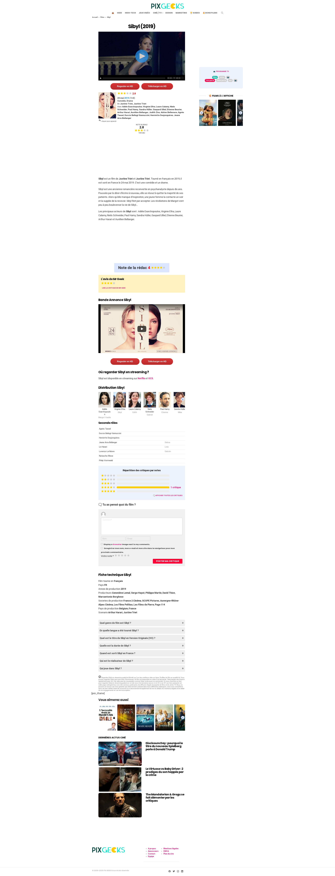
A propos (152, 848)
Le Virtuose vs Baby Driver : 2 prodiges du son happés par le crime (164, 772)
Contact (151, 854)
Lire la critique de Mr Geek (113, 288)
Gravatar (117, 544)
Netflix (141, 378)
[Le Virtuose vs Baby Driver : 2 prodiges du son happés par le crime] (120, 779)
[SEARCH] (222, 13)
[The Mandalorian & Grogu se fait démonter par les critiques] (120, 805)
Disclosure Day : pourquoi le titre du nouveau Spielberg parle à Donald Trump (164, 746)
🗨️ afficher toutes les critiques (167, 495)
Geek (119, 13)
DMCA (166, 851)
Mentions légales (170, 848)
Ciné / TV (157, 13)
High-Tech (130, 13)
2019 (126, 98)
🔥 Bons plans (210, 13)
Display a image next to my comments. (127, 544)
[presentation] (182, 399)
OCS (150, 378)
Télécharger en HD (157, 86)
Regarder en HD (125, 86)
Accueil (95, 17)
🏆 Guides (195, 13)
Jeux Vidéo (144, 13)
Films (102, 17)
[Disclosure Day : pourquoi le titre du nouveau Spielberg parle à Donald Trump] (120, 754)
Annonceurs (153, 851)
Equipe (151, 856)
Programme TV (222, 71)
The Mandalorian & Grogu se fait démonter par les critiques (165, 797)
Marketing (181, 13)
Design (169, 13)
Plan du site (168, 854)
